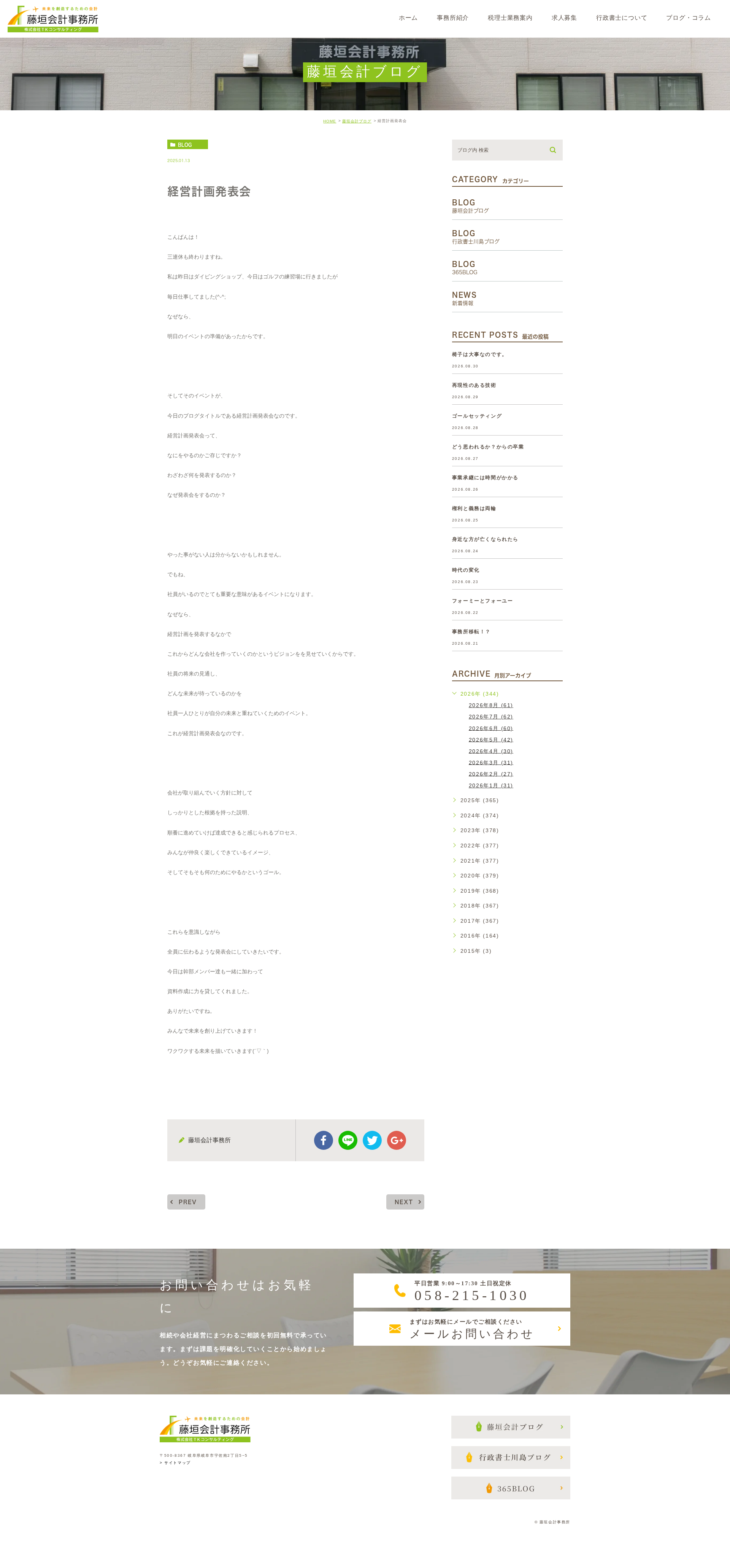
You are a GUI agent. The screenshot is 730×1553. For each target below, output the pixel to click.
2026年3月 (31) (491, 762)
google (396, 1140)
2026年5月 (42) (491, 739)
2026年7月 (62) (491, 717)
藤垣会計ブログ (356, 121)
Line (347, 1140)
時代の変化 (466, 570)
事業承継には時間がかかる (485, 477)
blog (185, 144)
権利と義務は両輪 (474, 508)
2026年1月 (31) (491, 785)
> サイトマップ (175, 1463)
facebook (323, 1140)
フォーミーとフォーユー (482, 601)
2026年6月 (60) (491, 728)
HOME (329, 121)
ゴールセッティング (477, 416)
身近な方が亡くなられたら (485, 539)
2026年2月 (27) (491, 774)
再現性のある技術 (474, 385)
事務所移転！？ (471, 631)
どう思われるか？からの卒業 (488, 447)
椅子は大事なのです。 (480, 354)
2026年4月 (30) (491, 751)
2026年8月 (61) (491, 705)
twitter (372, 1140)
